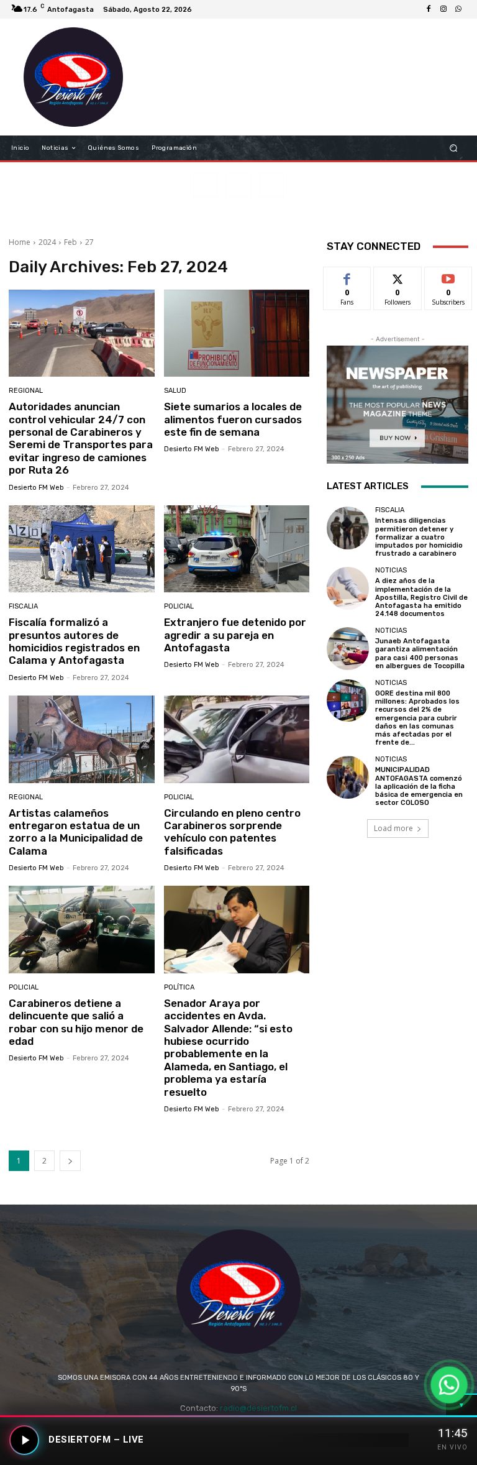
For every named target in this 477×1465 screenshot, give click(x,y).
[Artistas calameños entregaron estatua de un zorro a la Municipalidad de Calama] (82, 739)
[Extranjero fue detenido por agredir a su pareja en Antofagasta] (237, 549)
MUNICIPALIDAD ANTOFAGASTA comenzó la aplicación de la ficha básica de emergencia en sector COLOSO (419, 786)
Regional (26, 390)
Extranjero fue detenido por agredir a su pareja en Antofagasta (235, 635)
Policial (179, 606)
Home (19, 242)
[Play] (24, 1440)
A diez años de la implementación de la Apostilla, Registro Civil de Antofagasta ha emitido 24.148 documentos (421, 597)
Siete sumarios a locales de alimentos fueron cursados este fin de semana (233, 419)
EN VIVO (452, 1447)
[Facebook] (428, 9)
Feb (70, 242)
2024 (47, 242)
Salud (175, 390)
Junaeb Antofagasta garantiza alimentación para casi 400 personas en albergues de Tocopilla (420, 653)
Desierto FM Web (36, 488)
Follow (397, 276)
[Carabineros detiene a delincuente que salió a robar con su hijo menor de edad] (82, 929)
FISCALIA (23, 606)
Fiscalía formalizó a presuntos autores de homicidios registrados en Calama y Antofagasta (74, 641)
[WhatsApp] (458, 9)
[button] (454, 148)
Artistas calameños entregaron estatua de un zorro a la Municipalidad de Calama (76, 832)
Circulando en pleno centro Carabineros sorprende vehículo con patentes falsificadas (232, 832)
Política (179, 987)
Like (347, 276)
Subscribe (448, 276)
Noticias (391, 570)
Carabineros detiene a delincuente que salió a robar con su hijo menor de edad (76, 1022)
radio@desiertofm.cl (258, 1408)
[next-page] (70, 1160)
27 (89, 242)
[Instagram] (443, 9)
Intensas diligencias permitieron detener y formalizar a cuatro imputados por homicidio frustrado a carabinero (419, 537)
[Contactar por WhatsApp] (449, 1384)
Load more (393, 828)
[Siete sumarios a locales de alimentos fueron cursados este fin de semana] (237, 333)
